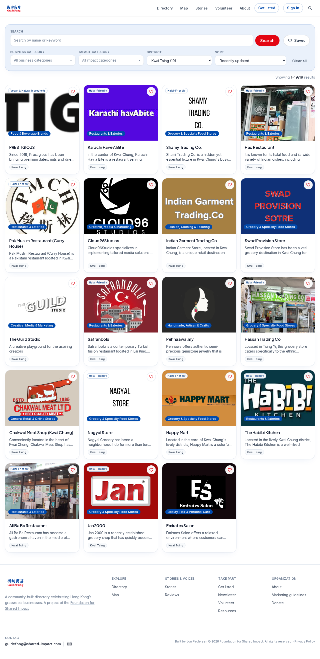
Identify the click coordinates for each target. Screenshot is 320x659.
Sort (219, 52)
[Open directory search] (310, 8)
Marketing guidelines (289, 595)
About (245, 8)
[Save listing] (72, 91)
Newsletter (227, 595)
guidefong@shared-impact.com (33, 644)
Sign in (293, 8)
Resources (227, 611)
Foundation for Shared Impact (241, 641)
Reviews (172, 595)
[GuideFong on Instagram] (69, 643)
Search (16, 31)
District (154, 52)
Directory (165, 8)
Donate (278, 603)
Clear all (299, 61)
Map (184, 8)
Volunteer (223, 8)
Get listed (266, 8)
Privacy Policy (304, 641)
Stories (202, 8)
